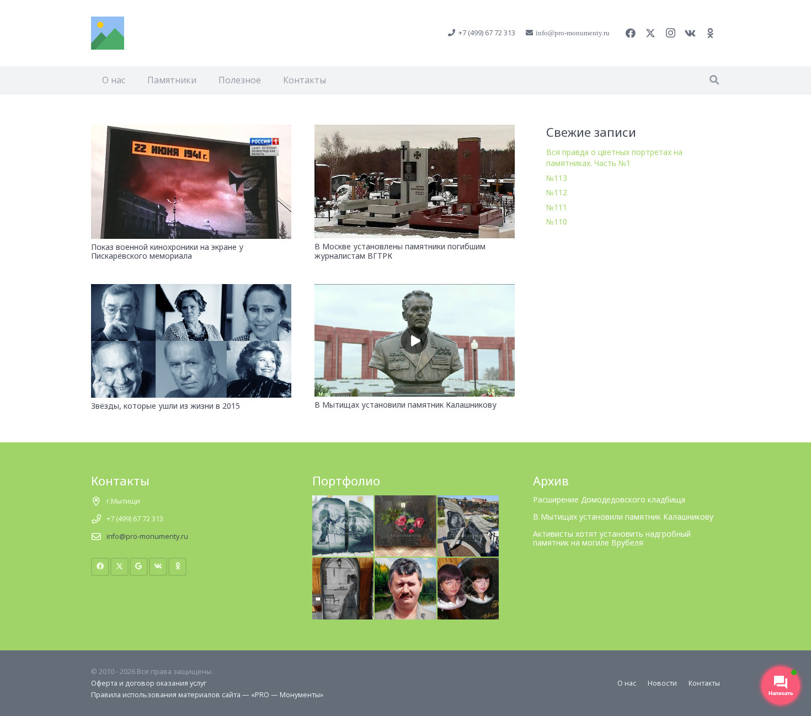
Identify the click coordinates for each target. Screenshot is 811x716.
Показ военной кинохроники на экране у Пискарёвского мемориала (167, 251)
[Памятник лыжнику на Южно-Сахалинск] (343, 501)
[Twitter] (650, 33)
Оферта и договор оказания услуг (148, 683)
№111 (556, 207)
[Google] (139, 567)
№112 (556, 192)
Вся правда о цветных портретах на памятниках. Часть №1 (614, 157)
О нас (626, 683)
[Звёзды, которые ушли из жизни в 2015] (191, 290)
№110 (556, 221)
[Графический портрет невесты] (343, 563)
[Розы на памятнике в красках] (405, 501)
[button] (714, 79)
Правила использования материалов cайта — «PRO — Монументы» (207, 694)
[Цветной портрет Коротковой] (468, 563)
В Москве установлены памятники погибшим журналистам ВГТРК (399, 251)
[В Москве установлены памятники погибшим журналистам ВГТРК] (414, 131)
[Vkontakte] (690, 33)
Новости (662, 683)
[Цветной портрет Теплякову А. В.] (405, 563)
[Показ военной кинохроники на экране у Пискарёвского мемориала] (191, 131)
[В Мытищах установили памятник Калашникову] (414, 290)
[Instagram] (670, 33)
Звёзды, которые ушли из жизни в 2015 (165, 405)
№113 (556, 178)
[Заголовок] (107, 33)
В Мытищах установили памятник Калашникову (405, 404)
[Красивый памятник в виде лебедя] (468, 501)
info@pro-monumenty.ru (147, 536)
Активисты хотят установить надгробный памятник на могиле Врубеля (612, 538)
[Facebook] (631, 33)
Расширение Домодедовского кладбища (609, 499)
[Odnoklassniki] (710, 33)
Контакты (704, 683)
